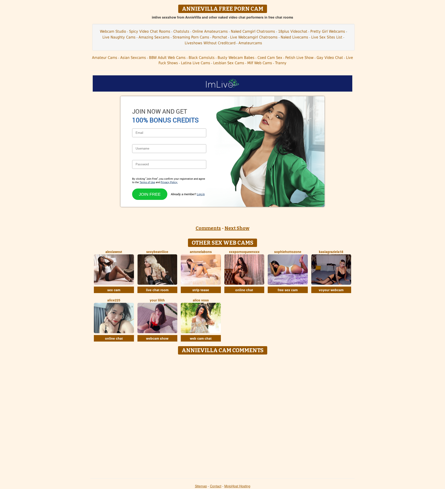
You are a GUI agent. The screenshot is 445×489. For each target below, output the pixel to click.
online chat (244, 290)
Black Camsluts (202, 57)
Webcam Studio (113, 31)
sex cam (113, 290)
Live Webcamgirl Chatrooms (254, 37)
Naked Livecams (294, 37)
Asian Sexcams (133, 57)
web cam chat (201, 338)
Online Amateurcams (210, 31)
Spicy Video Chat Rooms (149, 31)
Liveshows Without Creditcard (210, 43)
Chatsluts (181, 31)
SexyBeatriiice (157, 251)
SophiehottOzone (287, 251)
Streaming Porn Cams (191, 37)
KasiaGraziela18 (331, 251)
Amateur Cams (104, 57)
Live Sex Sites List (326, 37)
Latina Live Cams (195, 63)
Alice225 (113, 300)
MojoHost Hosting (237, 486)
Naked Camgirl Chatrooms (253, 31)
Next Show (237, 228)
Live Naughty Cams (119, 37)
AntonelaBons (201, 251)
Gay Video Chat (330, 57)
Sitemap (201, 486)
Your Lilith (157, 300)
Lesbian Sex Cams (228, 63)
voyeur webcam (331, 290)
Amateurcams (250, 43)
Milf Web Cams (259, 63)
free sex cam (288, 290)
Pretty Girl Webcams (327, 31)
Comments (208, 228)
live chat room (157, 290)
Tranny (280, 63)
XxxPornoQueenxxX (244, 251)
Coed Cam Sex (269, 57)
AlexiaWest (113, 251)
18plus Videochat (292, 31)
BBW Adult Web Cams (167, 57)
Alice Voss (201, 300)
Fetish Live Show (299, 57)
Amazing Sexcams (154, 37)
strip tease (200, 290)
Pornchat (219, 37)
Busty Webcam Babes (236, 57)
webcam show (157, 338)
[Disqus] (222, 415)
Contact (215, 486)
